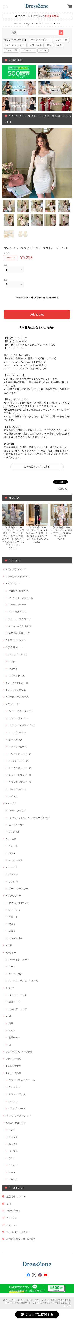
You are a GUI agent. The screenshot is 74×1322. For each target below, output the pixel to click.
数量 (6, 280)
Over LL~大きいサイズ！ (21, 711)
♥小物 (9, 1016)
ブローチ (13, 917)
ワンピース (28, 50)
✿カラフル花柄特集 (16, 689)
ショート (13, 668)
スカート (13, 846)
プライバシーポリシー (18, 1232)
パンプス (13, 874)
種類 (6, 265)
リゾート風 (61, 39)
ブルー (12, 1158)
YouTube (11, 1217)
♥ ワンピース (12, 704)
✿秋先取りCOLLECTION (18, 697)
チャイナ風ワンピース (20, 767)
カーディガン (15, 973)
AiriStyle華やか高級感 (20, 626)
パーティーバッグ (18, 995)
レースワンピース (18, 732)
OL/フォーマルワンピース (22, 725)
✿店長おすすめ (13, 1066)
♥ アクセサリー (13, 895)
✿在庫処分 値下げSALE (17, 576)
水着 (59, 45)
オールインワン (16, 860)
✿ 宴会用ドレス (14, 647)
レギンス (13, 1101)
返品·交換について (16, 1196)
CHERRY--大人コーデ (20, 618)
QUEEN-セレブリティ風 (21, 597)
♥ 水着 (9, 945)
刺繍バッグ (14, 1002)
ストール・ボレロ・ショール (23, 980)
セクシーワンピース (19, 718)
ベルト (12, 1030)
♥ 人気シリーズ (13, 583)
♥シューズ (11, 867)
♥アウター (11, 952)
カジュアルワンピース (20, 782)
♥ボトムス (11, 838)
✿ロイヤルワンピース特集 (19, 1051)
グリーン (13, 1179)
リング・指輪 (15, 938)
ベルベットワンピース (20, 753)
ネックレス (14, 909)
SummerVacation (14, 45)
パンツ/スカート (17, 1108)
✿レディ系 (14, 831)
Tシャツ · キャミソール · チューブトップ (29, 817)
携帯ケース (14, 1037)
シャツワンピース (18, 789)
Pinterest (11, 1225)
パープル (13, 1151)
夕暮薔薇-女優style (18, 590)
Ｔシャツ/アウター (18, 1094)
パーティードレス (40, 39)
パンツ (12, 853)
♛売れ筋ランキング (16, 569)
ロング (12, 661)
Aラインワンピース (18, 760)
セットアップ (15, 739)
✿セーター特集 (13, 1058)
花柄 (49, 45)
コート (12, 966)
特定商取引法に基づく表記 (20, 1239)
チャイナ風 (11, 50)
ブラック (13, 1136)
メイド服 (13, 796)
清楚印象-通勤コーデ (19, 633)
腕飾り (12, 924)
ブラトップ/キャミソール (22, 1080)
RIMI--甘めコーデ (17, 611)
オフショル (36, 45)
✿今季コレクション (16, 640)
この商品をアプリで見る (37, 466)
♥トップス (11, 803)
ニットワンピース (18, 746)
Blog (8, 1203)
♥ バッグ (10, 988)
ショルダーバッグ (18, 1009)
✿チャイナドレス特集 (17, 682)
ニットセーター (16, 824)
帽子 (11, 1023)
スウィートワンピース (20, 775)
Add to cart (37, 314)
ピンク (12, 1129)
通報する (63, 489)
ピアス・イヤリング (19, 902)
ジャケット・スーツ (19, 959)
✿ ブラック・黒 (17, 675)
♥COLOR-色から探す (16, 1122)
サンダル (13, 881)
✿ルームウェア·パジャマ (18, 1115)
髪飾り (12, 931)
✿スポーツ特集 (13, 1073)
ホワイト (13, 1143)
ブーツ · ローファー (18, 888)
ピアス (42, 50)
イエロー (13, 1165)
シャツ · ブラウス (17, 810)
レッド (12, 1172)
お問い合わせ (13, 1210)
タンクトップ (15, 1087)
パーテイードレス (18, 654)
